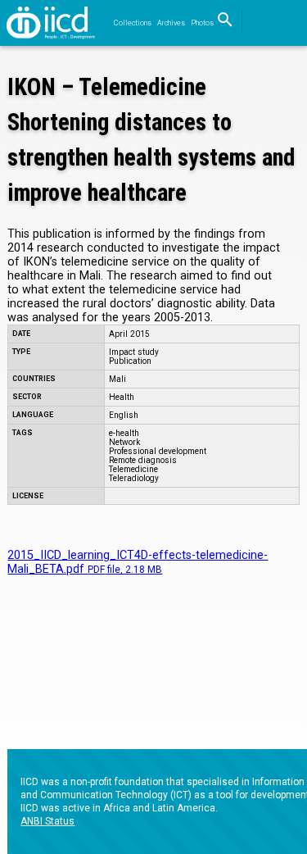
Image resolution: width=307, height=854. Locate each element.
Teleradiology (134, 478)
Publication (130, 361)
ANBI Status (47, 821)
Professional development (157, 451)
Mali (117, 379)
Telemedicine (133, 469)
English (123, 415)
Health (121, 397)
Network (124, 442)
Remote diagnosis (143, 460)
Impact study (134, 352)
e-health (124, 433)
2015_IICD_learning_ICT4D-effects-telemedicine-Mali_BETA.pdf (137, 562)
